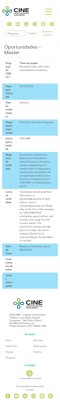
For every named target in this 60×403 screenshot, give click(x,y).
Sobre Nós (11, 346)
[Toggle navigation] (49, 11)
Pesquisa (10, 357)
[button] (9, 23)
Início (8, 340)
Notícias (37, 340)
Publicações (40, 346)
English (32, 33)
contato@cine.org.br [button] (30, 378)
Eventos (37, 352)
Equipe (9, 352)
